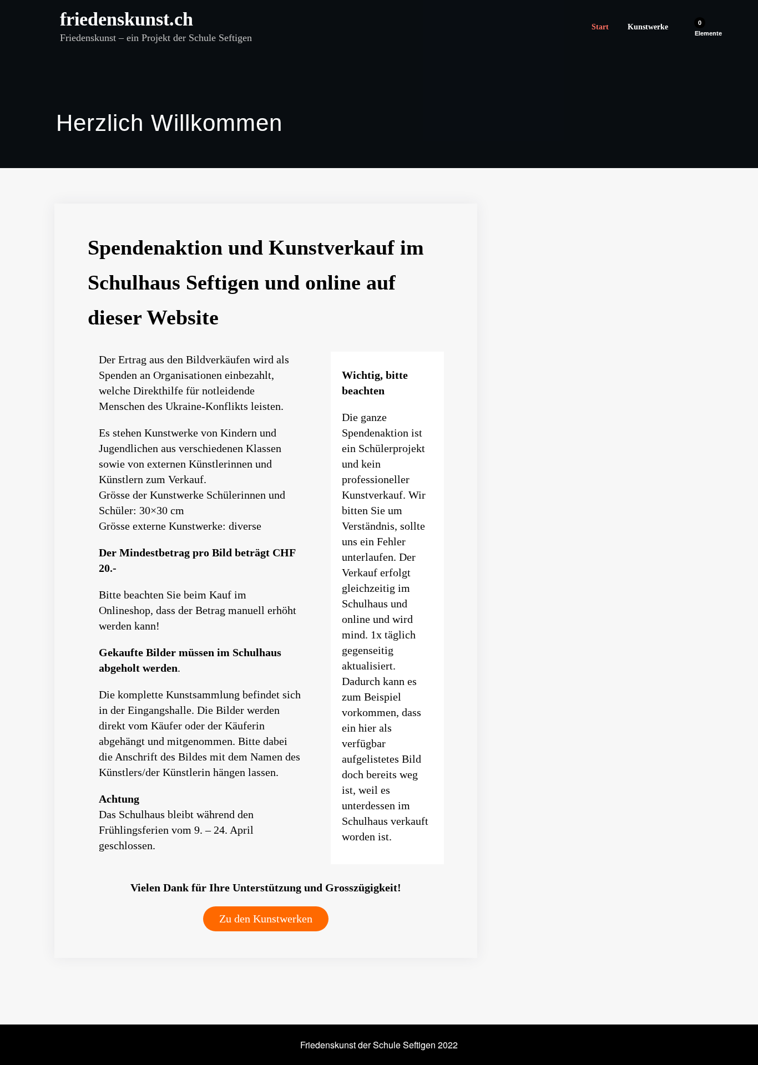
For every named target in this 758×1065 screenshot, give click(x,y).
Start (600, 27)
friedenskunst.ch (126, 19)
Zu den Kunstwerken (265, 918)
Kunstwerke (648, 27)
